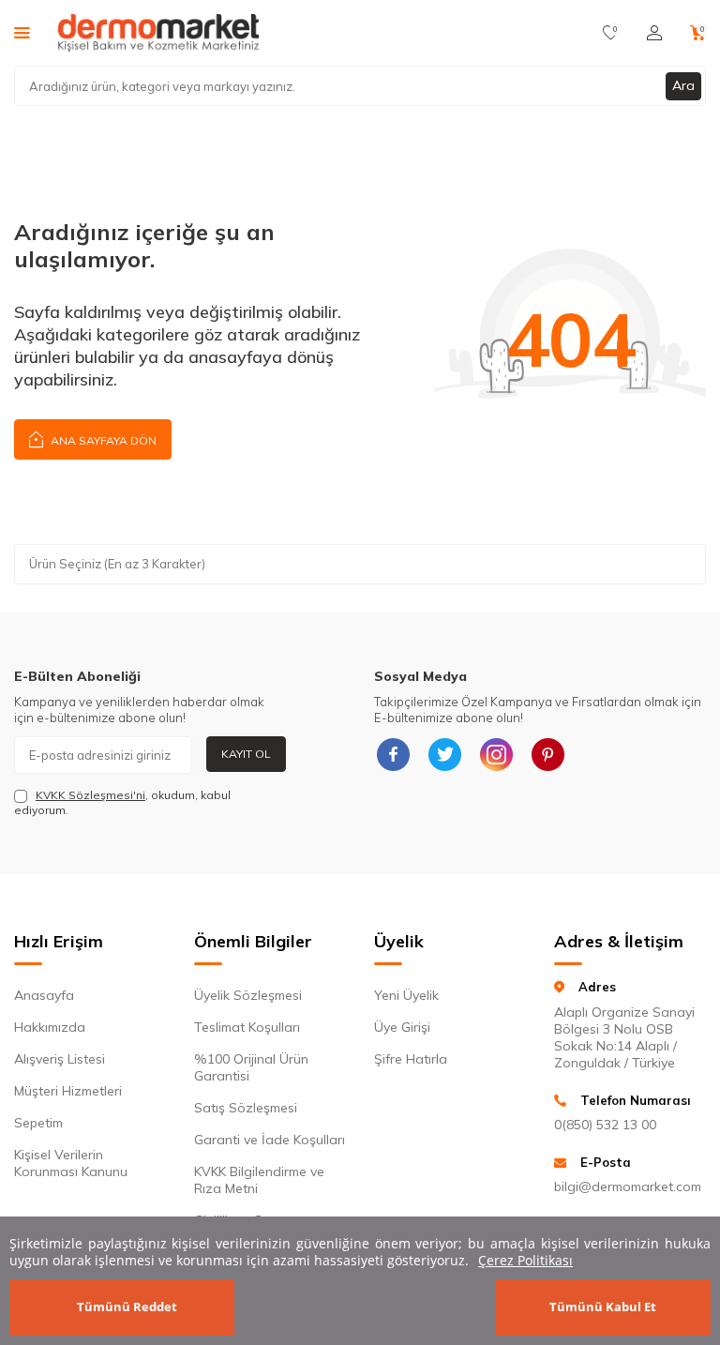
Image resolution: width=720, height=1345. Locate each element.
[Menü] (22, 32)
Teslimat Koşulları (247, 1027)
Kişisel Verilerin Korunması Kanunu (71, 1163)
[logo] (158, 33)
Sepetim (38, 1122)
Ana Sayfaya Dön (102, 440)
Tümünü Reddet (127, 1306)
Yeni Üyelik (406, 995)
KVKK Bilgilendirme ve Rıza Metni (259, 1180)
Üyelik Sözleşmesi (248, 995)
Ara (683, 85)
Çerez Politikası (525, 1260)
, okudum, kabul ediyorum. (122, 802)
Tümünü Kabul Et (602, 1306)
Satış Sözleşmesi (245, 1107)
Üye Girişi (402, 1027)
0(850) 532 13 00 (605, 1124)
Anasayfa (44, 995)
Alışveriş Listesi (59, 1058)
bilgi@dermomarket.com (627, 1186)
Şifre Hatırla (410, 1058)
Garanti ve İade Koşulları (269, 1139)
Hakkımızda (49, 1027)
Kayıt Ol (246, 754)
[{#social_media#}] (393, 755)
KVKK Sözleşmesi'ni (90, 795)
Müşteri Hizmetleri (68, 1090)
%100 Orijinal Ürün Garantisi (251, 1067)
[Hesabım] (654, 32)
